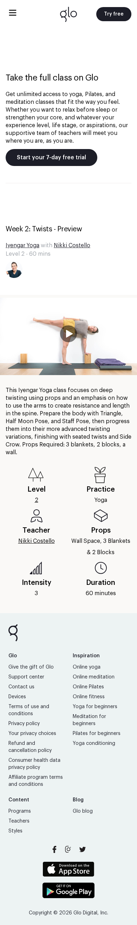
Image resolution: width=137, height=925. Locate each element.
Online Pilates (88, 686)
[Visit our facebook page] (54, 849)
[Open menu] (13, 13)
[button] (68, 336)
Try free (114, 14)
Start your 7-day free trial (51, 157)
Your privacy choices (32, 733)
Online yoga (86, 667)
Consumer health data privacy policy (34, 764)
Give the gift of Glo (31, 667)
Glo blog (83, 811)
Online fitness (89, 696)
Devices (17, 696)
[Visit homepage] (68, 14)
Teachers (19, 821)
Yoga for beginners (95, 706)
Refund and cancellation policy (30, 747)
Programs (19, 811)
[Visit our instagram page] (68, 849)
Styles (15, 831)
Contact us (21, 686)
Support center (26, 677)
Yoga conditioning (94, 743)
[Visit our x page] (82, 849)
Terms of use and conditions (28, 710)
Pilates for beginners (96, 733)
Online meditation (94, 677)
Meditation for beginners (89, 720)
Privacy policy (24, 723)
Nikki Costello (72, 245)
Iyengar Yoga (22, 245)
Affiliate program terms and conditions (35, 781)
